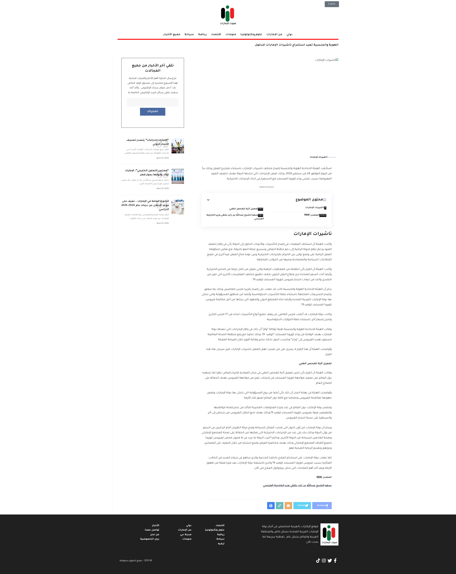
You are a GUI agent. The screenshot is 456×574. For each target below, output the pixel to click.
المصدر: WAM (311, 215)
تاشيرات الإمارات (314, 207)
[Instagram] (324, 561)
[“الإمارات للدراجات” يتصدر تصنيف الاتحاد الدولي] (178, 145)
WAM (319, 477)
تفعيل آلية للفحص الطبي (243, 209)
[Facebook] (335, 561)
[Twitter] (330, 561)
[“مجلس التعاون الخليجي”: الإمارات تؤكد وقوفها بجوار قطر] (178, 176)
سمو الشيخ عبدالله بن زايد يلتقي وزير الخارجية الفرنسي (235, 217)
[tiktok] (318, 561)
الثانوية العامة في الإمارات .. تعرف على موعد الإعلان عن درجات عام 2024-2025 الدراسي (145, 205)
